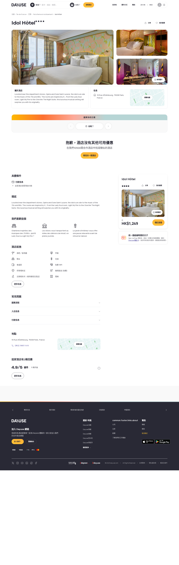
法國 (13, 14)
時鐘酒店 (127, 410)
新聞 (113, 433)
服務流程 (15, 302)
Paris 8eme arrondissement (43, 14)
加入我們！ (17, 441)
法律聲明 (142, 463)
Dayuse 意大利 (88, 438)
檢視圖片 (160, 80)
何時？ (91, 126)
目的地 (114, 5)
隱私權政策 (152, 463)
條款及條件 (163, 463)
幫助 (133, 5)
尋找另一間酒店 (89, 155)
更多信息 (17, 284)
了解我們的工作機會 (119, 438)
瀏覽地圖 (147, 97)
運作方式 (124, 5)
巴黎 (29, 14)
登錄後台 (31, 441)
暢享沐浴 (27, 410)
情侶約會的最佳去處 (77, 410)
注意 (113, 429)
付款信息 (15, 320)
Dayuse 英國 (87, 429)
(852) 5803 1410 (22, 345)
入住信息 (15, 311)
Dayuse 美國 (87, 434)
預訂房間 (158, 222)
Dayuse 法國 (87, 425)
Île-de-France (21, 14)
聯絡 (143, 425)
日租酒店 (102, 410)
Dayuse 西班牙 (88, 443)
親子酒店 (52, 410)
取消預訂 (145, 433)
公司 (113, 425)
